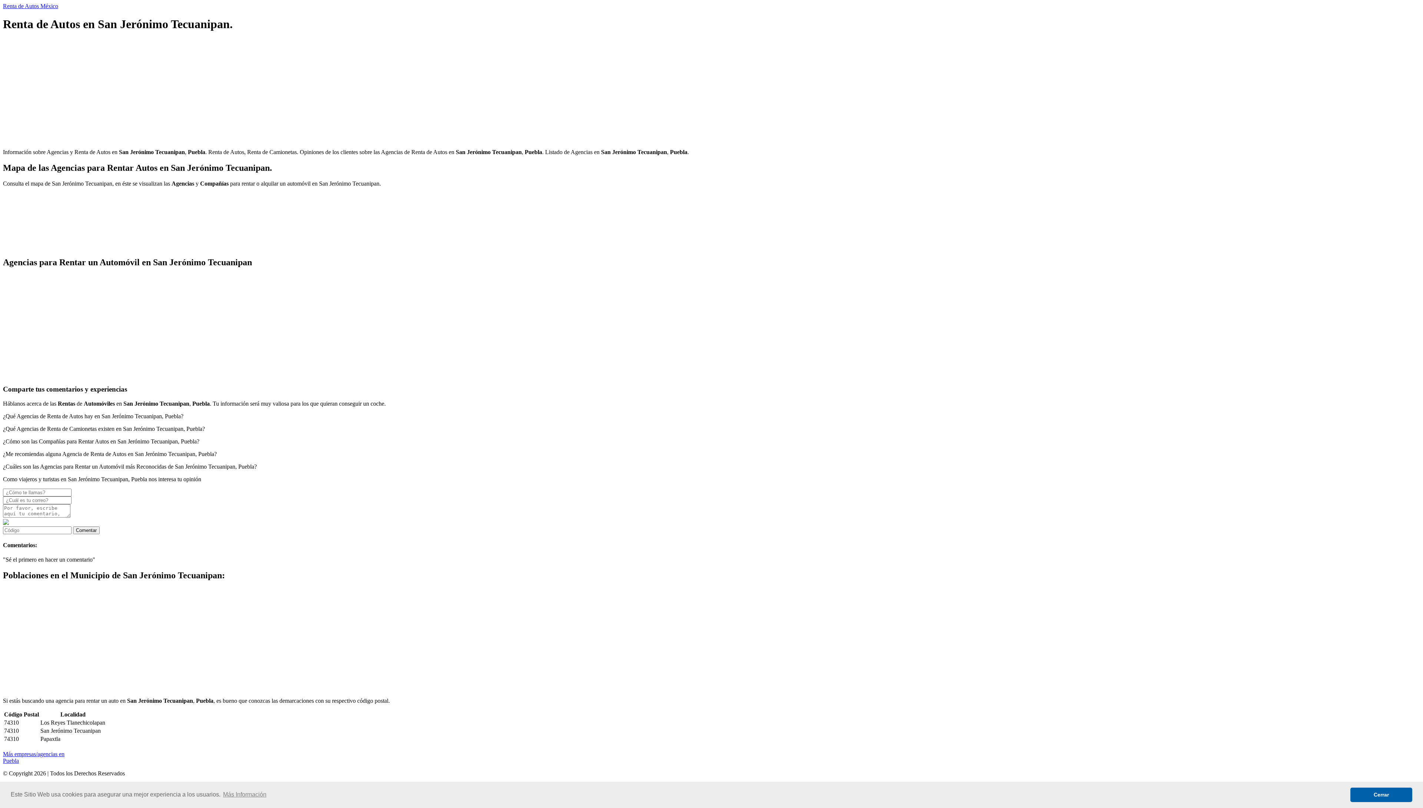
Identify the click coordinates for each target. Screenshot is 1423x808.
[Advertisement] (225, 91)
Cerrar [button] (1381, 795)
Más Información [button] (244, 794)
